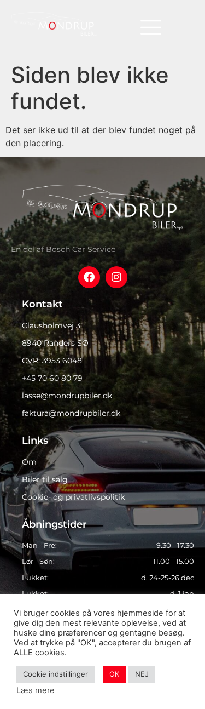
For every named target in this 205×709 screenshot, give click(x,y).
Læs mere (35, 690)
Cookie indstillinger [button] (55, 674)
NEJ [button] (142, 674)
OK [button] (114, 674)
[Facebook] (89, 277)
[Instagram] (116, 277)
